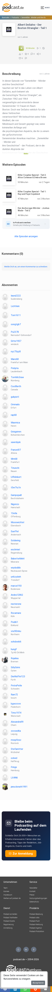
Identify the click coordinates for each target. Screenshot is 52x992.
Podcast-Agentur (35, 928)
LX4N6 (14, 777)
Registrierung (8, 924)
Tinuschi (15, 468)
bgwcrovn (16, 703)
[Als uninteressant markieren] (43, 48)
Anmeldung (7, 928)
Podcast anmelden (10, 914)
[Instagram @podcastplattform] (18, 949)
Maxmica (15, 422)
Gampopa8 (16, 495)
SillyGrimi (15, 667)
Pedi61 (14, 622)
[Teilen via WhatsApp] (25, 989)
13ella (14, 513)
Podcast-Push (34, 921)
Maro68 (15, 359)
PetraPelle (16, 685)
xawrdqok (16, 442)
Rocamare (16, 613)
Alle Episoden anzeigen (26, 236)
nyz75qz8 (16, 351)
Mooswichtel (17, 522)
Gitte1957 (16, 341)
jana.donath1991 (19, 786)
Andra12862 (17, 595)
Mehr (26, 154)
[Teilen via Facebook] (5, 989)
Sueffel (15, 531)
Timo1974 (16, 712)
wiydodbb (16, 567)
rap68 (14, 415)
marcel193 (16, 585)
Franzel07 (16, 449)
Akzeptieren (38, 983)
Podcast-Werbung (36, 924)
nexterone (16, 604)
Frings (14, 767)
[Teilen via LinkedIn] (15, 989)
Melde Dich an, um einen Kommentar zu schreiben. (26, 266)
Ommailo (15, 404)
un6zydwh (16, 576)
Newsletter (33, 888)
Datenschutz (34, 902)
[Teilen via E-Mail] (45, 989)
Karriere (6, 891)
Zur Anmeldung (23, 853)
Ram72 (14, 694)
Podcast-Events (9, 921)
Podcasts (15, 18)
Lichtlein (15, 306)
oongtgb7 (16, 324)
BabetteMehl (17, 558)
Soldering (15, 540)
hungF (14, 649)
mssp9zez (16, 740)
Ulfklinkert (16, 477)
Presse (31, 895)
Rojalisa (14, 658)
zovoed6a (16, 731)
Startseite (5, 18)
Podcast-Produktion (36, 931)
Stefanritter (17, 749)
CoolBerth (16, 386)
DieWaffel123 (18, 676)
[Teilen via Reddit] (35, 989)
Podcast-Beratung (36, 914)
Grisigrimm (16, 431)
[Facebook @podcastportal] (33, 949)
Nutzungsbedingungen (38, 898)
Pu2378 (15, 332)
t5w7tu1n (16, 487)
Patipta (14, 368)
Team (5, 888)
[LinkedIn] (26, 949)
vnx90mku (16, 631)
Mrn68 (14, 459)
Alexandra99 (17, 721)
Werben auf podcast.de (12, 898)
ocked (14, 758)
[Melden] (26, 58)
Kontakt (32, 891)
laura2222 (16, 295)
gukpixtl (15, 396)
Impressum (7, 895)
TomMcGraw (17, 377)
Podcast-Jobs (34, 918)
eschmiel (15, 549)
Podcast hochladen (10, 918)
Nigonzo (15, 504)
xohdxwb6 (16, 641)
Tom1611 (16, 315)
